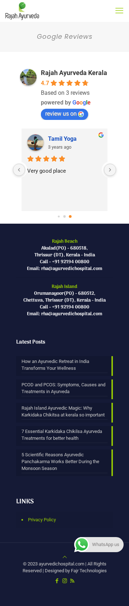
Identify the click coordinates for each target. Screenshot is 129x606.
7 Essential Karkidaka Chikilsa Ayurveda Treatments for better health (62, 435)
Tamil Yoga (62, 138)
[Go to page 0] (58, 216)
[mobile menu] (119, 11)
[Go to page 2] (70, 216)
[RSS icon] (72, 581)
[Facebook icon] (57, 581)
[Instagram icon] (64, 581)
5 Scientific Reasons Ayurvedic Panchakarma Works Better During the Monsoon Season (60, 461)
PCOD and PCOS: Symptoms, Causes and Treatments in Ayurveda (63, 388)
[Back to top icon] (64, 557)
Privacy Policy (42, 519)
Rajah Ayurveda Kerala (74, 72)
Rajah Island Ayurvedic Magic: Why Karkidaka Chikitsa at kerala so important (63, 411)
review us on (61, 113)
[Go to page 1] (64, 216)
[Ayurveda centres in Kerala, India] (22, 11)
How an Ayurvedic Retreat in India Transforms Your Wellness (55, 365)
